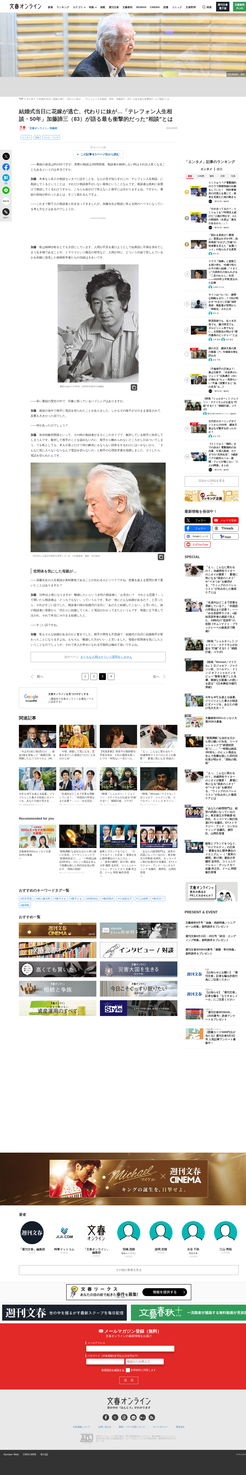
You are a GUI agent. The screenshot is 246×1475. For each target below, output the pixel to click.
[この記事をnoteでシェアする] (6, 201)
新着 (50, 7)
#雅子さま (60, 898)
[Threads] (124, 1417)
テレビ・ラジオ (51, 137)
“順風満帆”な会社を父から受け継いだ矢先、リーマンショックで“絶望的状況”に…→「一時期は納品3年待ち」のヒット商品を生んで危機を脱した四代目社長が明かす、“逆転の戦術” (77, 862)
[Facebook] (106, 1417)
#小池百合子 (125, 898)
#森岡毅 (24, 905)
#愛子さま (76, 898)
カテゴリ (78, 7)
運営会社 (180, 1427)
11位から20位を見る (211, 480)
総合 (220, 169)
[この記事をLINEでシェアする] (6, 191)
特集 (91, 7)
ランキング (63, 7)
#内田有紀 (92, 898)
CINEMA (155, 7)
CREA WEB (29, 1454)
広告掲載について (81, 1427)
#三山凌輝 (142, 898)
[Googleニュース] (133, 1417)
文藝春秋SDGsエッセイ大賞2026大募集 (35, 855)
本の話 (44, 1454)
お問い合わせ (104, 1427)
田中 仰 (216, 254)
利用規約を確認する (113, 1370)
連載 (102, 7)
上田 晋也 (216, 340)
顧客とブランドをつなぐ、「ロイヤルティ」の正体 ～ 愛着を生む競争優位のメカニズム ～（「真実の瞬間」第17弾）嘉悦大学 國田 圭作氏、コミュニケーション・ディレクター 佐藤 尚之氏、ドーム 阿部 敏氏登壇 (118, 863)
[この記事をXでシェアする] (6, 157)
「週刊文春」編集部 (221, 201)
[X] (115, 1417)
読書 (165, 7)
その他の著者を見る (129, 1269)
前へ (40, 676)
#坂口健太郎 (43, 898)
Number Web (11, 1454)
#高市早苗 (26, 898)
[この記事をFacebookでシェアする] (6, 167)
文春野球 (191, 7)
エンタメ (31, 99)
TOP (21, 99)
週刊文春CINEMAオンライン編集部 (221, 414)
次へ (156, 676)
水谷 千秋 (216, 360)
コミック (177, 7)
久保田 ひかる (218, 287)
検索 (209, 7)
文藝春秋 (127, 7)
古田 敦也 (229, 340)
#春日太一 (158, 898)
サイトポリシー (160, 1427)
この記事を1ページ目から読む (100, 154)
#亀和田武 (108, 898)
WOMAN (141, 7)
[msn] (142, 1417)
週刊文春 (114, 7)
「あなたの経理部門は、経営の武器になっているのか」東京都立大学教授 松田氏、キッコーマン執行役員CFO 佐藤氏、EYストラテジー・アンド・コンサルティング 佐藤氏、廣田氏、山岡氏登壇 (158, 863)
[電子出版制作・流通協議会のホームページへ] (86, 1438)
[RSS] (152, 1417)
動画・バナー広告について (132, 1427)
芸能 (37, 137)
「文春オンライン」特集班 (42, 128)
